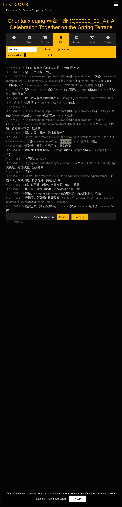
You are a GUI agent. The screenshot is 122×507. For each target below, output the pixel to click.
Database (11, 10)
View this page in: (44, 217)
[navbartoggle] (115, 4)
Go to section (15, 55)
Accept (77, 498)
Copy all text (66, 49)
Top (49, 49)
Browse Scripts (31, 10)
